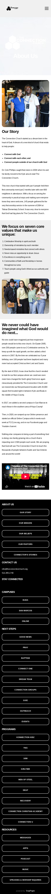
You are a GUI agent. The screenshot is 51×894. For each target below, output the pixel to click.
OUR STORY (25, 512)
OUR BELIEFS (25, 534)
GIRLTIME (25, 769)
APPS (25, 848)
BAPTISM (25, 658)
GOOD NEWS (25, 637)
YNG (25, 748)
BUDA (25, 600)
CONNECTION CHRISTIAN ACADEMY (25, 811)
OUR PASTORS (25, 544)
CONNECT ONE (25, 669)
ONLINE (25, 621)
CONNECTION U (25, 822)
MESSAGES (25, 838)
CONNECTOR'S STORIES (25, 555)
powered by (25, 891)
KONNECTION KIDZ (25, 737)
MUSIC (25, 869)
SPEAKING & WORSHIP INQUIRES (25, 880)
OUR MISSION (25, 523)
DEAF (25, 790)
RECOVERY (25, 801)
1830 (25, 758)
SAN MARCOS (25, 611)
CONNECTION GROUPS (25, 690)
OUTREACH (25, 711)
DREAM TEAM (25, 679)
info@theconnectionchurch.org (15, 569)
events (25, 721)
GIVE (25, 700)
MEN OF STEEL (25, 780)
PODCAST (25, 859)
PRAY (25, 647)
